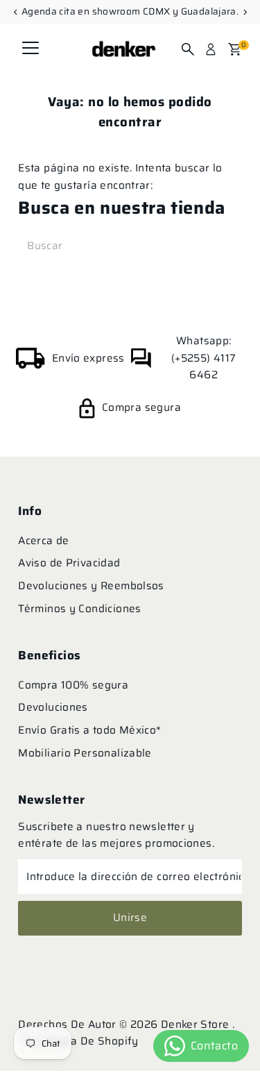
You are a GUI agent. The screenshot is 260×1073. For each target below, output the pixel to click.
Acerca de (43, 540)
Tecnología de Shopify (80, 1041)
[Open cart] (234, 49)
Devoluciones (53, 707)
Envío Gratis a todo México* (89, 730)
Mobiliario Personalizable (85, 753)
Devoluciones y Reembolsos (91, 585)
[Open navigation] (30, 49)
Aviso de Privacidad (69, 563)
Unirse (130, 917)
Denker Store (196, 1024)
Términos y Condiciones (79, 608)
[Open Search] (188, 49)
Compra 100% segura (73, 685)
